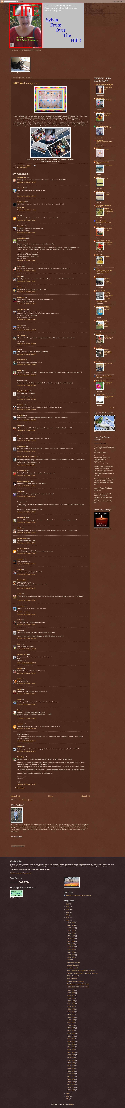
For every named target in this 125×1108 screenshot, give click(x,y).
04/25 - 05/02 (71, 1047)
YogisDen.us (99, 140)
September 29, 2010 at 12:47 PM (26, 728)
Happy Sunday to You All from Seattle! (78, 986)
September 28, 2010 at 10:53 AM (26, 375)
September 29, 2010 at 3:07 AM (26, 673)
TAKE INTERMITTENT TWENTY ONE (108, 337)
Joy (18, 710)
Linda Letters (100, 112)
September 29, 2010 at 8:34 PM (26, 741)
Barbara (19, 746)
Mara (18, 436)
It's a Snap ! (99, 348)
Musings (98, 177)
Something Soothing (107, 193)
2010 (67, 920)
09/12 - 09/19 (71, 993)
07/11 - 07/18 (71, 1017)
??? (18, 215)
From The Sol (100, 227)
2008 (67, 1096)
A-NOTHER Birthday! (107, 308)
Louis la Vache (21, 538)
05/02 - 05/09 (71, 1044)
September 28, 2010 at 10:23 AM (26, 364)
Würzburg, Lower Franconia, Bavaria (107, 324)
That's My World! (72, 978)
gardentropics (100, 277)
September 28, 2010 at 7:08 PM (26, 574)
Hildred (19, 620)
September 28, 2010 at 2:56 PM (26, 496)
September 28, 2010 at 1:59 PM (26, 486)
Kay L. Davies (21, 335)
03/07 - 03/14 (71, 1065)
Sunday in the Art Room (108, 229)
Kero (18, 630)
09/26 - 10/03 (71, 957)
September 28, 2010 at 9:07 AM (26, 196)
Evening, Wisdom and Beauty (75, 981)
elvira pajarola (21, 238)
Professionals (108, 100)
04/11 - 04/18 (71, 1052)
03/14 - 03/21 (71, 1063)
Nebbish (106, 149)
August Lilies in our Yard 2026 (108, 243)
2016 (67, 904)
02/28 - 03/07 (71, 1068)
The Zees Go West (101, 320)
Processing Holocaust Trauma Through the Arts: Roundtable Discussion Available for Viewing (104, 297)
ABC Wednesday (22, 167)
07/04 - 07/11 (71, 1020)
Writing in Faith (100, 290)
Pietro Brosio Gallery (102, 126)
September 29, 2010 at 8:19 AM (26, 694)
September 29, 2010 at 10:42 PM (26, 751)
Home (50, 796)
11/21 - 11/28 (71, 936)
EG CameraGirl (21, 470)
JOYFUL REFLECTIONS (103, 241)
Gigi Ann (20, 415)
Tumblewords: (21, 517)
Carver (19, 266)
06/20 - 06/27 (71, 1025)
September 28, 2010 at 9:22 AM (26, 220)
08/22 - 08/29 (71, 1001)
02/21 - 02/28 (71, 1071)
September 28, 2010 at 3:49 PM (26, 522)
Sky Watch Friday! (72, 968)
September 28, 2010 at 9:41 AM (26, 260)
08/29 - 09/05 (71, 998)
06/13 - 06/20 (71, 1028)
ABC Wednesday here (23, 612)
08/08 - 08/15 (71, 1006)
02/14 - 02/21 (71, 1074)
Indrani (19, 679)
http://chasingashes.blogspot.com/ (20, 873)
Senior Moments (101, 221)
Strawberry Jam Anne (23, 481)
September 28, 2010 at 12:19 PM (26, 409)
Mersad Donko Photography (104, 84)
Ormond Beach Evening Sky (103, 222)
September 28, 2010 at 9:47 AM (26, 304)
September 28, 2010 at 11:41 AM (26, 399)
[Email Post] (34, 165)
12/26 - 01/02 (71, 922)
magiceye (20, 559)
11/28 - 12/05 (71, 933)
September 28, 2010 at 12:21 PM (26, 420)
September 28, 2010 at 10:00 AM (26, 319)
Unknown (20, 724)
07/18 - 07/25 (71, 1014)
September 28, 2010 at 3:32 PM (26, 512)
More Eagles (107, 256)
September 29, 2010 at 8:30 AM (26, 704)
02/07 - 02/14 (71, 1076)
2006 (67, 1099)
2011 (67, 917)
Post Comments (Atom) (25, 800)
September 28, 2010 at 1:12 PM (26, 440)
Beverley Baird (21, 580)
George (19, 491)
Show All (112, 407)
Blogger (71, 1104)
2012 (67, 914)
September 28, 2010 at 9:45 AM (26, 291)
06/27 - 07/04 (71, 1022)
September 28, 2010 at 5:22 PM (26, 532)
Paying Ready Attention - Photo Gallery (103, 206)
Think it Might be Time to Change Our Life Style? (81, 970)
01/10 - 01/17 (71, 1087)
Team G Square (100, 394)
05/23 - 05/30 (71, 1036)
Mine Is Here (20, 207)
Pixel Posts (99, 362)
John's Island (100, 255)
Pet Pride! (70, 959)
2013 (67, 912)
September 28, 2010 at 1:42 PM (26, 465)
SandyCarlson (21, 548)
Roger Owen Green (23, 391)
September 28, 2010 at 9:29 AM (26, 232)
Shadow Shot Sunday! (73, 962)
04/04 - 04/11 (71, 1055)
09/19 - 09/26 (71, 990)
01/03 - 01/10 (71, 1090)
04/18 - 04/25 (71, 1049)
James (19, 593)
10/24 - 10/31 (71, 946)
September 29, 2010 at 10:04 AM (26, 718)
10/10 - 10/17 (71, 952)
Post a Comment (20, 788)
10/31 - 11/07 (71, 944)
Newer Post (15, 796)
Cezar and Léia (21, 309)
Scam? (106, 179)
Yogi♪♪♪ (19, 325)
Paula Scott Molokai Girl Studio (26, 456)
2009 (67, 1093)
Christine (20, 405)
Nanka (19, 276)
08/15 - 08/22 (71, 1003)
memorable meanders (102, 306)
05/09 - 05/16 (71, 1041)
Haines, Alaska (108, 165)
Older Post (86, 796)
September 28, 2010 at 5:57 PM (26, 543)
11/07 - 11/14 (71, 941)
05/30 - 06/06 (71, 1033)
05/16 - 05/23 (71, 1038)
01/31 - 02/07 (71, 1079)
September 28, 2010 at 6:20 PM (26, 553)
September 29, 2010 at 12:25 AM (26, 649)
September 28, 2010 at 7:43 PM (26, 588)
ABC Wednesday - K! (26, 83)
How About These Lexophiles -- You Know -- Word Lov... (83, 973)
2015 (67, 906)
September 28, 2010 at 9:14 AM (26, 210)
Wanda (19, 528)
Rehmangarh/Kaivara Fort (108, 397)
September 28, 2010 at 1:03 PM (26, 430)
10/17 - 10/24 (71, 949)
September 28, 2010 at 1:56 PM (26, 475)
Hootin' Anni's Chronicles (103, 376)
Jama (18, 644)
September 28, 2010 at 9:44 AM (26, 281)
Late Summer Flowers (107, 114)
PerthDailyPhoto (101, 380)
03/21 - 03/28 (71, 1060)
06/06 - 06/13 (71, 1030)
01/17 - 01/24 (71, 1084)
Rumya (19, 287)
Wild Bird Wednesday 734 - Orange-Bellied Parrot (108, 211)
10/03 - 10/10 (71, 955)
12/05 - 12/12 (71, 930)
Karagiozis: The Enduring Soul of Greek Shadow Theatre (104, 271)
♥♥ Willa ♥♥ (20, 297)
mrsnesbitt (20, 188)
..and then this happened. (108, 383)
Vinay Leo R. (21, 201)
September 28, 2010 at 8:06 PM (26, 600)
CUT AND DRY (100, 191)
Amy (18, 349)
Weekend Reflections (73, 965)
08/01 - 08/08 (71, 1009)
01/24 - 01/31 (71, 1082)
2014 (67, 909)
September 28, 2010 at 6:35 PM (26, 564)
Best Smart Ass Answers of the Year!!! (78, 984)
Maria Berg (20, 757)
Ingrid (19, 425)
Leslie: (19, 370)
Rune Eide (20, 226)
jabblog (19, 668)
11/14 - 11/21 (71, 938)
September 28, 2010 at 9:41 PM (26, 624)
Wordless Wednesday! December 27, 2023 (108, 352)
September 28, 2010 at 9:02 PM (26, 614)
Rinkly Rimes (21, 446)
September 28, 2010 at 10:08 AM (26, 354)
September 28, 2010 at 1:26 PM (26, 451)
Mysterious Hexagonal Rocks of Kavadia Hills (107, 281)
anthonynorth (21, 359)
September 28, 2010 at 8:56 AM (26, 182)
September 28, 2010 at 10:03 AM (26, 343)
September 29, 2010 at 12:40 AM (26, 663)
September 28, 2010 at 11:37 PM (26, 638)
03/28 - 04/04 (71, 1057)
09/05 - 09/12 (71, 995)
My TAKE (98, 334)
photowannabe (21, 177)
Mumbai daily (100, 98)
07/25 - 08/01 (71, 1012)
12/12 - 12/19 (71, 928)
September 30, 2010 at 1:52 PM (26, 784)
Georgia (19, 569)
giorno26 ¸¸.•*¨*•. (22, 654)
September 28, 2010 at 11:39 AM (26, 385)
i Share (98, 269)
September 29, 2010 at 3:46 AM (26, 683)
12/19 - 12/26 (71, 925)
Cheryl (19, 699)
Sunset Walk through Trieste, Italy (108, 87)
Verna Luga (20, 606)
